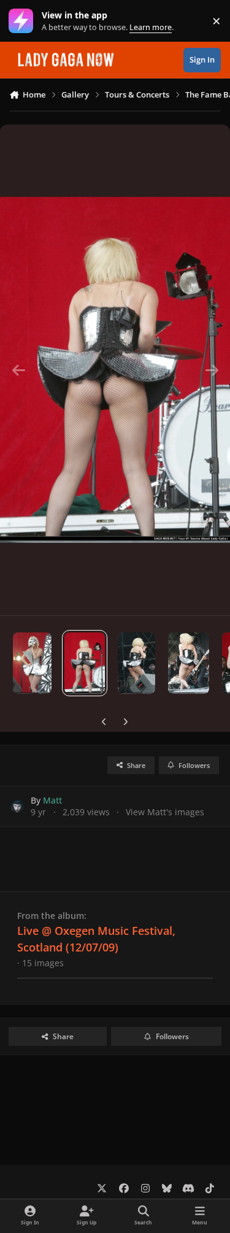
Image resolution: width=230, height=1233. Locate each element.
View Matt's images (165, 812)
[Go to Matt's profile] (17, 806)
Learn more (23, 21)
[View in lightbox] (115, 370)
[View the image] (32, 663)
